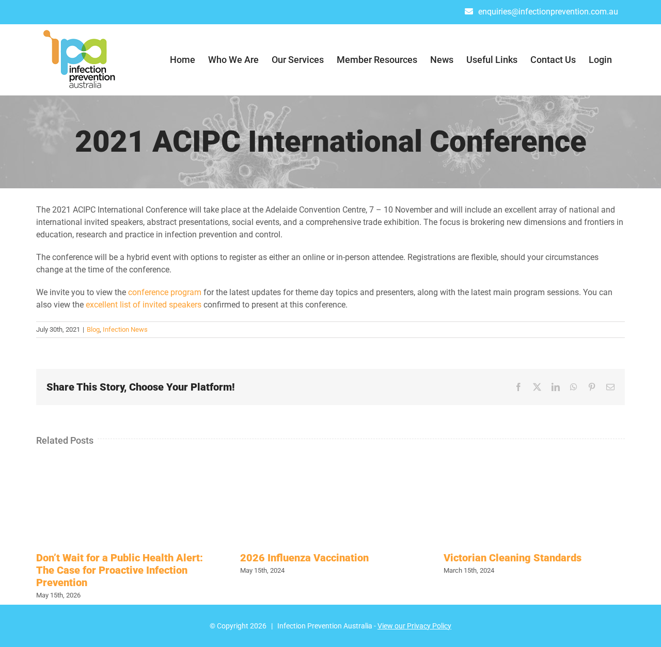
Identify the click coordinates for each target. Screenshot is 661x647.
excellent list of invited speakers (143, 305)
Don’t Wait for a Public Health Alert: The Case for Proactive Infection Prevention (119, 570)
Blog (93, 329)
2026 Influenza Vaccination (304, 558)
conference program (164, 292)
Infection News (125, 329)
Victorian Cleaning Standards (512, 558)
